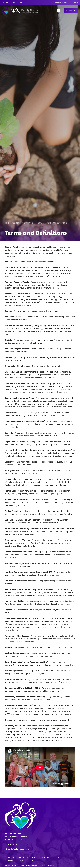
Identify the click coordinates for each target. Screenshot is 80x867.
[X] (3, 2)
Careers (58, 858)
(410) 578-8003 (14, 844)
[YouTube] (10, 2)
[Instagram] (17, 2)
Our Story (18, 858)
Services (32, 858)
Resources (45, 858)
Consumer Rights (46, 865)
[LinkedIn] (14, 2)
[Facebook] (7, 2)
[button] (58, 10)
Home (7, 858)
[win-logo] (20, 10)
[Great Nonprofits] (21, 2)
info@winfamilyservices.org (17, 849)
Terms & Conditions (28, 865)
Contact (9, 861)
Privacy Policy (11, 865)
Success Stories (26, 861)
